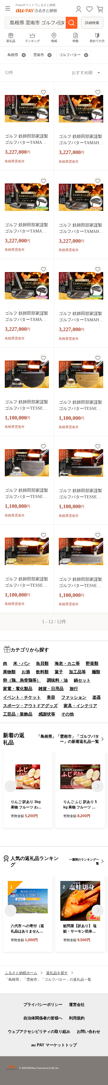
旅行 (74, 688)
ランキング (32, 41)
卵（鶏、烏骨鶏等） (22, 680)
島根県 (13, 55)
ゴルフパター (70, 55)
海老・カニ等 (67, 663)
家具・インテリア (80, 705)
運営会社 (77, 1004)
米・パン (21, 663)
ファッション (73, 697)
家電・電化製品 (17, 688)
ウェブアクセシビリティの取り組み (39, 1031)
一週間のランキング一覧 (84, 861)
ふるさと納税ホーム (21, 973)
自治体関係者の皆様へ (42, 1018)
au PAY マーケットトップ (54, 1045)
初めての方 (97, 41)
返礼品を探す (57, 973)
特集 (76, 41)
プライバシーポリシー (42, 1004)
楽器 (96, 697)
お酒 (26, 671)
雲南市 (38, 55)
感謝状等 (46, 714)
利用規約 (77, 1018)
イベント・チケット (22, 697)
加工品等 (77, 671)
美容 (51, 697)
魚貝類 (42, 663)
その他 (67, 714)
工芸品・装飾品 (17, 714)
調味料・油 (57, 680)
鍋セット (82, 680)
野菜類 (92, 663)
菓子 (59, 671)
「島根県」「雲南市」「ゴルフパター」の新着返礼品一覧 (68, 739)
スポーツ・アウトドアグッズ (30, 705)
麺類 (96, 671)
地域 (54, 41)
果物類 (9, 671)
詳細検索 (92, 23)
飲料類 (42, 671)
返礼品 (10, 41)
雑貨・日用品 (51, 688)
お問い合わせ (88, 1031)
